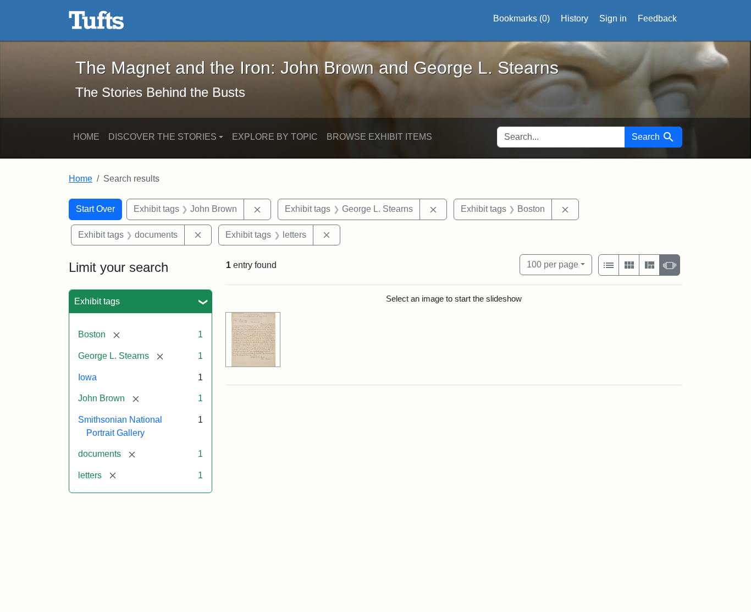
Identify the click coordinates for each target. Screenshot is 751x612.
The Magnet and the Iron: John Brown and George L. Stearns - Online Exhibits (96, 20)
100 (552, 264)
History (574, 18)
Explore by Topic (275, 136)
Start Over (95, 209)
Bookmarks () (521, 18)
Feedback (657, 18)
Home (86, 136)
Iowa (87, 377)
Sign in (613, 18)
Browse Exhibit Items (379, 136)
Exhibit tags (97, 301)
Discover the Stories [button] (162, 136)
